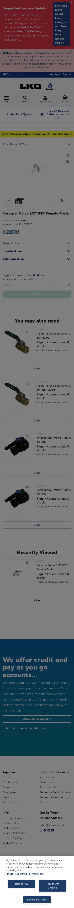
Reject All (21, 883)
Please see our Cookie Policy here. (26, 873)
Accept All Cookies (52, 885)
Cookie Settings (37, 899)
